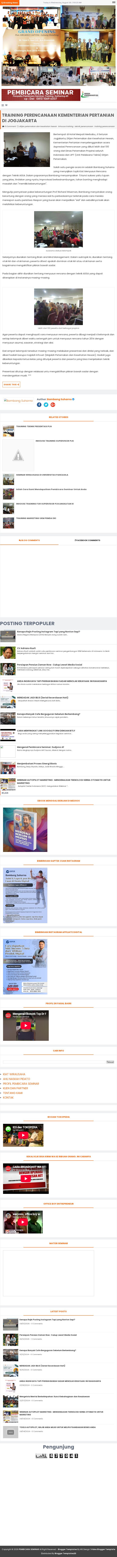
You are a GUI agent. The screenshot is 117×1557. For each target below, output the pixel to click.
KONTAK (8, 1097)
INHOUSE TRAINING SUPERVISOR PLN (55, 440)
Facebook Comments (88, 540)
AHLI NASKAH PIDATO (16, 1079)
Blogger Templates (67, 1549)
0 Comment (10, 126)
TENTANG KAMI (13, 1093)
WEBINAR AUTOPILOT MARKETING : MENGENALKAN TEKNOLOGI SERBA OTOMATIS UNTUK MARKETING (63, 781)
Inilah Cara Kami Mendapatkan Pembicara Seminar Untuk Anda (51, 489)
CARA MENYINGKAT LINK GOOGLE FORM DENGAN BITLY (46, 730)
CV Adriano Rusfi (26, 648)
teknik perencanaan (83, 126)
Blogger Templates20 (65, 1553)
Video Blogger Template (103, 1549)
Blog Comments (30, 540)
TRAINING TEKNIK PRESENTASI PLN (34, 426)
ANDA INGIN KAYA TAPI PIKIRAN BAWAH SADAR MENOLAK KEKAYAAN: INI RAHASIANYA (62, 681)
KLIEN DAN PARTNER (15, 1088)
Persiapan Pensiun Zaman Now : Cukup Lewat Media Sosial (49, 664)
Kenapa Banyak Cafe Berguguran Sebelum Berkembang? (48, 714)
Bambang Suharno (59, 399)
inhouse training (65, 126)
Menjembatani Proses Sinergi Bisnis (37, 763)
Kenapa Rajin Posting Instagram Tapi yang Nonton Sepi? (48, 631)
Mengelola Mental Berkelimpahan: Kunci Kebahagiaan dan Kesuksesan (55, 1396)
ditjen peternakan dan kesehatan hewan (38, 126)
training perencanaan (104, 126)
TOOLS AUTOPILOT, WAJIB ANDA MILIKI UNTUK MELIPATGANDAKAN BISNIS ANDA (58, 1427)
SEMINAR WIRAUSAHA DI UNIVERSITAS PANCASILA (42, 474)
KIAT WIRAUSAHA (14, 1074)
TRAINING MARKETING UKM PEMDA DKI (36, 518)
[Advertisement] (58, 1479)
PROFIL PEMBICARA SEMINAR (21, 1084)
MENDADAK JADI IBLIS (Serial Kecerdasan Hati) (42, 697)
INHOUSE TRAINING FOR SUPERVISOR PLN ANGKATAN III (45, 503)
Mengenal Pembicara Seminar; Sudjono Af (40, 747)
